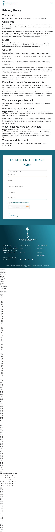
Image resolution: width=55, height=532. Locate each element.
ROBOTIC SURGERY (42, 245)
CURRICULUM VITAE (25, 245)
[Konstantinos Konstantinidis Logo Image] (11, 3)
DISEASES (39, 252)
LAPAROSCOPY (41, 255)
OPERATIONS (40, 249)
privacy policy (19, 202)
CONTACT (22, 252)
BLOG (21, 249)
